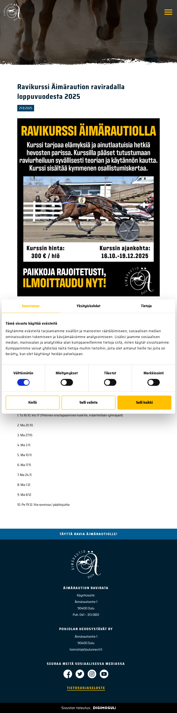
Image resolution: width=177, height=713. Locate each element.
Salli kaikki (144, 403)
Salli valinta (88, 403)
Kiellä (32, 403)
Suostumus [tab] (31, 306)
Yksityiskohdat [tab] (88, 306)
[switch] (67, 382)
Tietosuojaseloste (86, 688)
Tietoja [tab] (146, 306)
